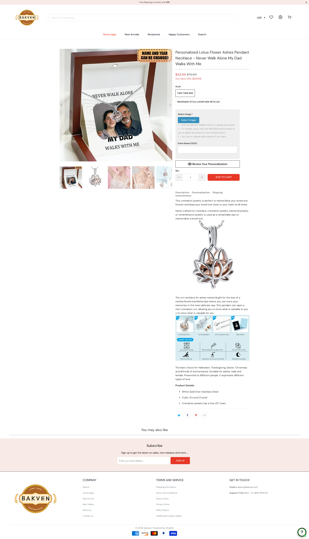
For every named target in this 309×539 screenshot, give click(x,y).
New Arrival (88, 498)
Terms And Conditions (166, 493)
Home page (88, 493)
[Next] (169, 105)
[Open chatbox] (301, 532)
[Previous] (62, 105)
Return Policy (162, 498)
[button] (154, 34)
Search (86, 487)
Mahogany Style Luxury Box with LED (198, 101)
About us (87, 510)
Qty (177, 170)
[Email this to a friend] (204, 415)
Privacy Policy (162, 504)
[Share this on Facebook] (187, 415)
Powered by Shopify (163, 527)
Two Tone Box (185, 93)
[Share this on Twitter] (179, 415)
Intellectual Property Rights (169, 516)
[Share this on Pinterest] (196, 415)
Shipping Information (166, 487)
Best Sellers (88, 504)
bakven (148, 527)
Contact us (88, 516)
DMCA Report (162, 510)
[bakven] (27, 17)
